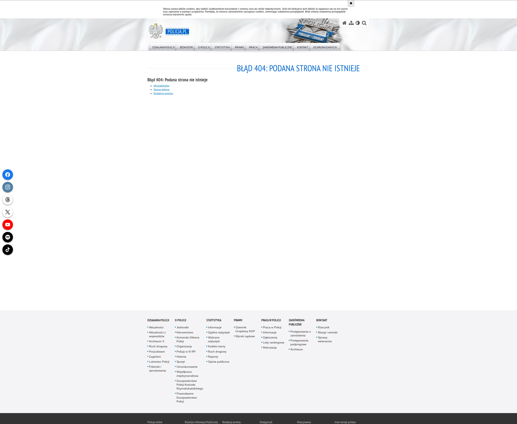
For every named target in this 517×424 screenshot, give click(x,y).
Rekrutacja (270, 348)
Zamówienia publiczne (296, 323)
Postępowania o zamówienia (300, 334)
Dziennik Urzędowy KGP (245, 330)
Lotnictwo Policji (159, 362)
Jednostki (183, 328)
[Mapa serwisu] (351, 22)
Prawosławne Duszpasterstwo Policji (187, 398)
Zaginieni (155, 357)
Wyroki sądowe (245, 337)
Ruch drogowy (158, 347)
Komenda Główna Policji (188, 340)
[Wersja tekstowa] (358, 22)
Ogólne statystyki (219, 333)
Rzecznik (323, 328)
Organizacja (184, 347)
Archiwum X (156, 342)
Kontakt (321, 321)
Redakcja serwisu (163, 93)
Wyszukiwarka (161, 85)
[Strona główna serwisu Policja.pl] (344, 22)
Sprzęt (181, 362)
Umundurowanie (187, 367)
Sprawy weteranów (325, 340)
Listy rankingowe (273, 343)
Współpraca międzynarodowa (187, 374)
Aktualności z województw (157, 335)
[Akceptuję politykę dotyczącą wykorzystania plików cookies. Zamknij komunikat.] (351, 3)
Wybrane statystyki (214, 340)
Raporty (213, 357)
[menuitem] (163, 46)
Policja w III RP (186, 352)
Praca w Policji (271, 321)
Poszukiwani (157, 352)
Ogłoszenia (270, 338)
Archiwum (296, 350)
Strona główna (161, 89)
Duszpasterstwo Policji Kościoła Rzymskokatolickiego (190, 385)
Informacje (215, 328)
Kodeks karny (216, 347)
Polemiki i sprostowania (157, 369)
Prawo (238, 321)
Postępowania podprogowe (299, 343)
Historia (181, 357)
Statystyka (213, 321)
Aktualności (156, 328)
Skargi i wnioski (327, 333)
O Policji (180, 321)
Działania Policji (158, 321)
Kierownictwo (185, 333)
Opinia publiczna (218, 362)
